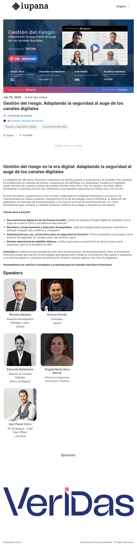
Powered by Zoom (12, 542)
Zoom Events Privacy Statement (96, 542)
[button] (25, 135)
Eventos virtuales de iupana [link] (27, 120)
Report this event (125, 542)
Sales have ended (68, 145)
